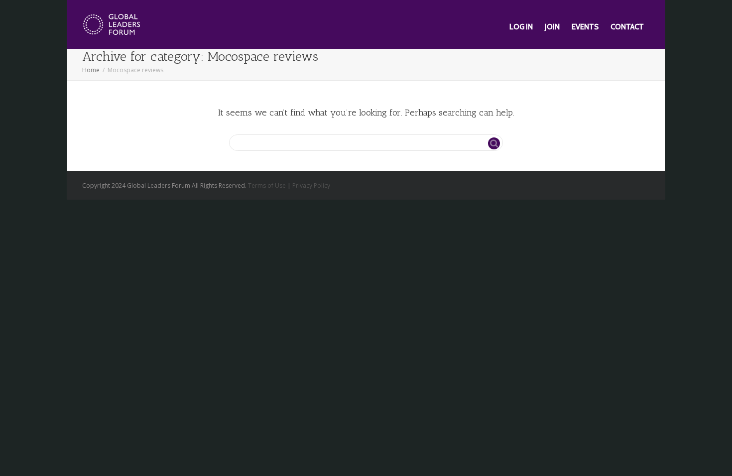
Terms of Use (267, 185)
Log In (521, 26)
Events (585, 26)
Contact (627, 26)
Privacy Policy (311, 185)
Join (552, 26)
